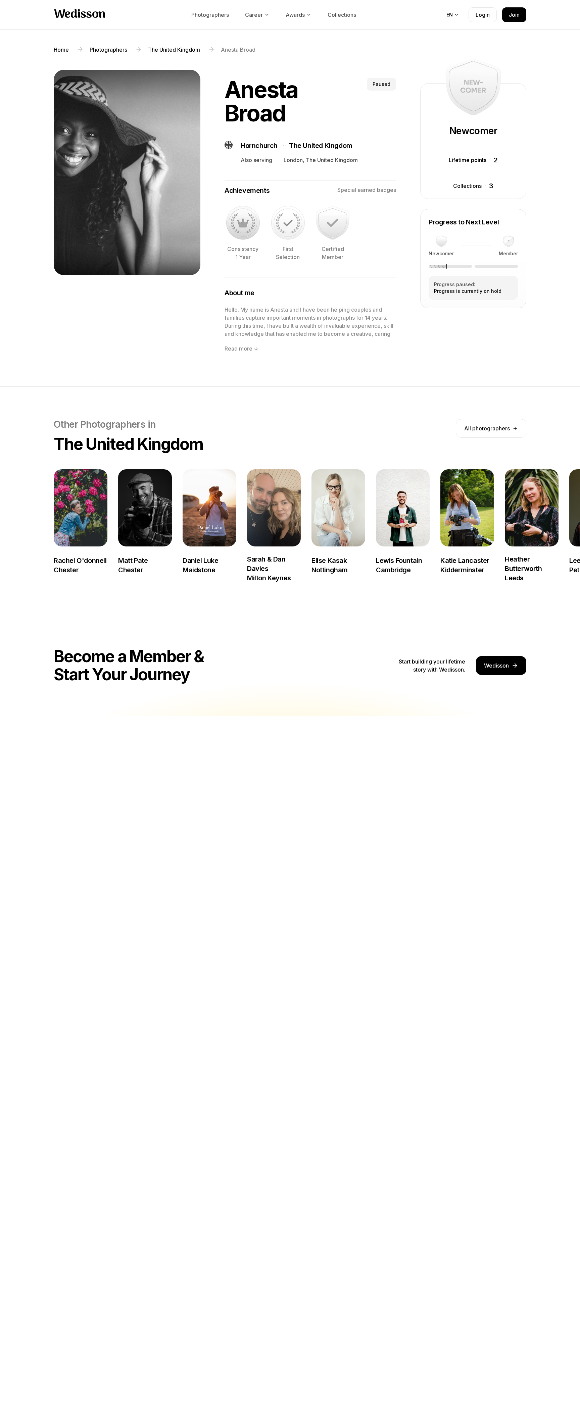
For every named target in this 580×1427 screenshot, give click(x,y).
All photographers (487, 428)
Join (514, 14)
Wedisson (79, 14)
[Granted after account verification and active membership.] (332, 223)
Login (483, 14)
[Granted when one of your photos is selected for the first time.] (288, 223)
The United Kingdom (320, 146)
